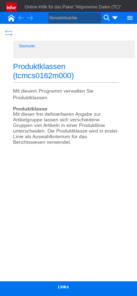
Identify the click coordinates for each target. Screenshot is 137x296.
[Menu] (130, 17)
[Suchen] (106, 18)
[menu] (115, 18)
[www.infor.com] (12, 7)
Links (63, 286)
